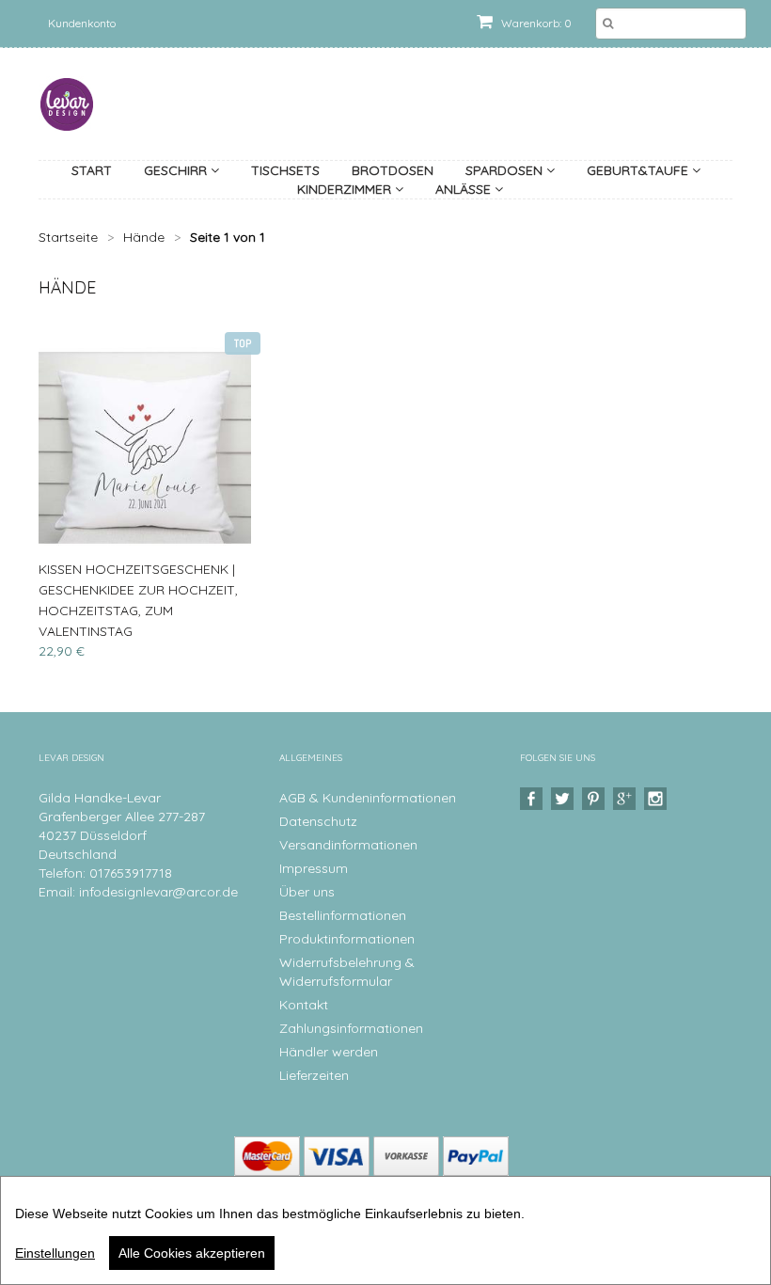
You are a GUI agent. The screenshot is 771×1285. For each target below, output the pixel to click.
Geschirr (177, 170)
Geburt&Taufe (639, 170)
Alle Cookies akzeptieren (191, 1253)
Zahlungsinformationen (351, 1028)
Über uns (307, 891)
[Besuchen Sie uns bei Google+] (626, 799)
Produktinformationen (347, 938)
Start (91, 170)
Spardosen (505, 170)
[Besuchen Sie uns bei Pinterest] (595, 799)
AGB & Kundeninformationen (367, 797)
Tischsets (285, 170)
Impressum (313, 868)
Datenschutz (318, 821)
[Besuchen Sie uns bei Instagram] (657, 799)
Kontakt (303, 1004)
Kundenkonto (82, 23)
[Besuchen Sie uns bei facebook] (533, 799)
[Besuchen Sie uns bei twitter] (564, 799)
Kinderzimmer (346, 189)
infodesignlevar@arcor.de (158, 891)
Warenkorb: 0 (535, 23)
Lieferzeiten (314, 1075)
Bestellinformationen (342, 915)
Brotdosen (392, 170)
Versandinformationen (348, 844)
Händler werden (328, 1051)
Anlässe (465, 189)
